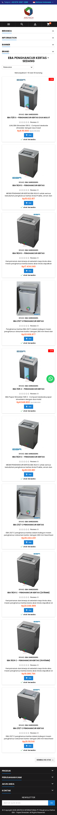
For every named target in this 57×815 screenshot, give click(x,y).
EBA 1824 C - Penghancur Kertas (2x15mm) (28, 592)
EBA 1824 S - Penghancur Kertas (28, 253)
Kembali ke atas (45, 760)
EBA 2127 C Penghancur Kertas (28, 524)
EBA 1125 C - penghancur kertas (28, 389)
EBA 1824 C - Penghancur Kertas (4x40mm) (28, 660)
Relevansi (18, 67)
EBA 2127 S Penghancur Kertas (28, 321)
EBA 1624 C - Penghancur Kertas (28, 457)
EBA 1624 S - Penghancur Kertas (28, 185)
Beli (28, 135)
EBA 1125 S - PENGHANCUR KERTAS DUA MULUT (28, 117)
